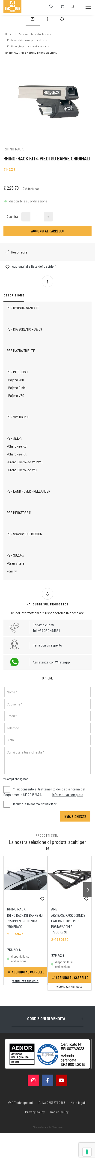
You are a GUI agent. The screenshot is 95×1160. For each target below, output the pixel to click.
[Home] (12, 6)
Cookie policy (59, 1111)
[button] (87, 889)
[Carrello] (62, 6)
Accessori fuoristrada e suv (35, 34)
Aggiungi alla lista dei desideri (33, 266)
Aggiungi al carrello (47, 231)
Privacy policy (35, 1111)
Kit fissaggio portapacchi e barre (26, 46)
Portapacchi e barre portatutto (25, 40)
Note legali (78, 1103)
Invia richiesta (75, 816)
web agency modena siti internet (47, 1127)
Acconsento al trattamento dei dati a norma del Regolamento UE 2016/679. (44, 792)
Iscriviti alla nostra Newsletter (34, 804)
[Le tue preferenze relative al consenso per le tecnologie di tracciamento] (87, 1151)
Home (8, 34)
